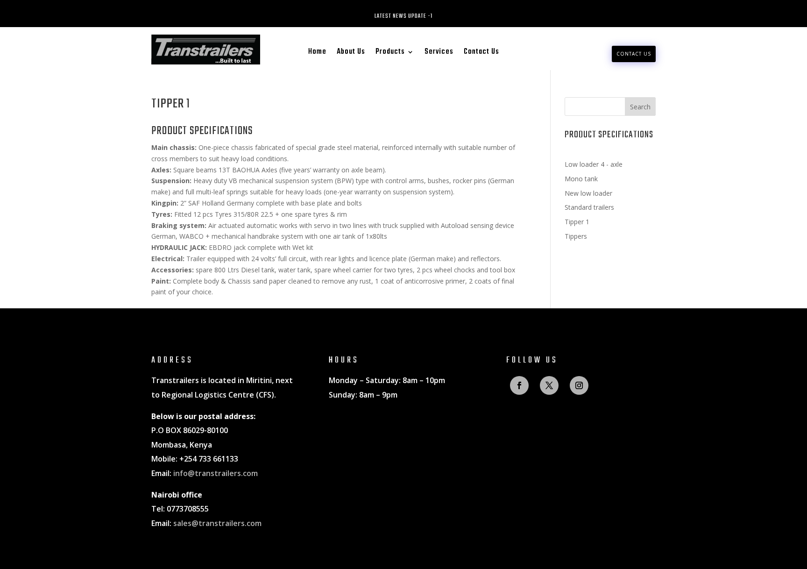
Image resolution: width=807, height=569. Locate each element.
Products (390, 53)
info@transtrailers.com (215, 473)
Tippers (576, 236)
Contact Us (481, 53)
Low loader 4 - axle (594, 164)
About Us (351, 53)
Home (317, 53)
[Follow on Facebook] (519, 385)
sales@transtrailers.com (217, 523)
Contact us (633, 53)
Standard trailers (589, 207)
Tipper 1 (577, 221)
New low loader (588, 193)
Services (439, 53)
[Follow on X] (549, 385)
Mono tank (581, 178)
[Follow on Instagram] (579, 385)
